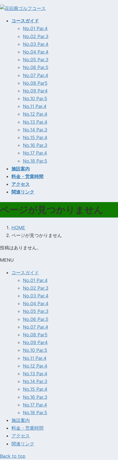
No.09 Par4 (35, 91)
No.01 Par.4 (35, 28)
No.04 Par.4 (35, 52)
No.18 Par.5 (35, 161)
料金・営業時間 (27, 428)
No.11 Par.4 (34, 106)
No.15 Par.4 (35, 137)
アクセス (20, 436)
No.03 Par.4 (35, 44)
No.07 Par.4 (35, 75)
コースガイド (25, 272)
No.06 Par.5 (35, 67)
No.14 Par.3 (35, 130)
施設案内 (20, 420)
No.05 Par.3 (35, 59)
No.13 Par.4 (35, 122)
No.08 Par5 (35, 83)
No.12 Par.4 (35, 114)
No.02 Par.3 (35, 36)
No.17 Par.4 (35, 153)
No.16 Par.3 (35, 145)
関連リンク (22, 444)
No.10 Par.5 (35, 98)
